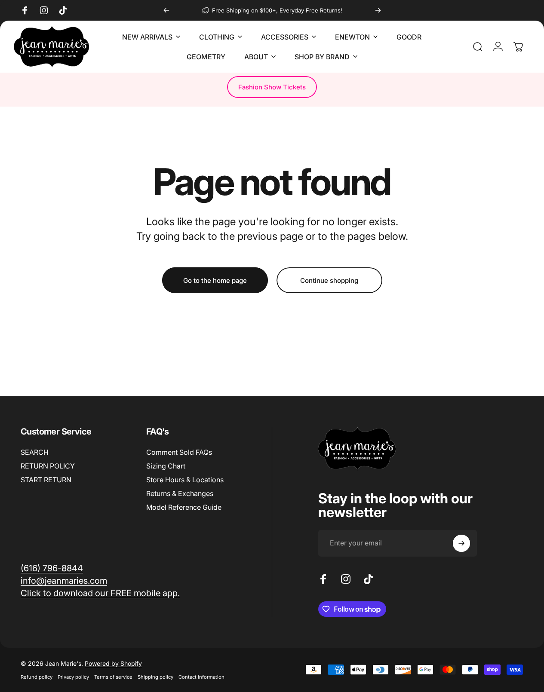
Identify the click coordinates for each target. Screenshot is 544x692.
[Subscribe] (461, 543)
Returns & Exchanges (179, 493)
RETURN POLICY (48, 466)
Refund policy (36, 677)
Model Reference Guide (183, 507)
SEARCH (35, 452)
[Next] (378, 10)
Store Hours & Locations (185, 479)
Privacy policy (73, 677)
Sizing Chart (165, 466)
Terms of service (113, 677)
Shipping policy (155, 677)
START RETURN (46, 479)
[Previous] (166, 10)
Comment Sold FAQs (179, 452)
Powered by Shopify (113, 663)
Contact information (201, 677)
